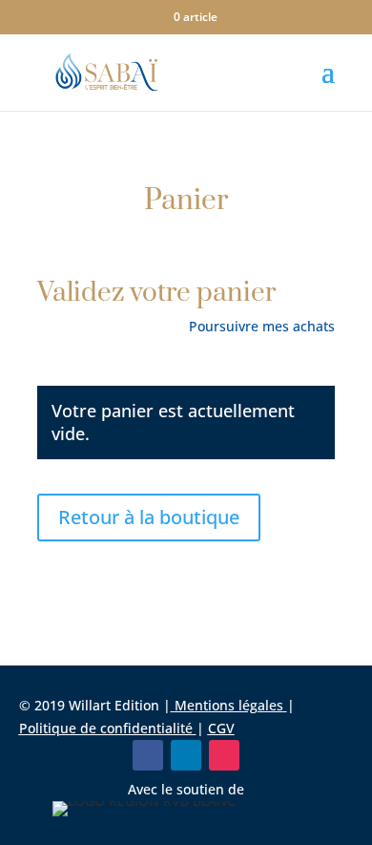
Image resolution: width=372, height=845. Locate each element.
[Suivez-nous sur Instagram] (224, 755)
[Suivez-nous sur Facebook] (148, 755)
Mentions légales (229, 705)
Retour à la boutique (148, 517)
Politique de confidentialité (106, 728)
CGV (221, 728)
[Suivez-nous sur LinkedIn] (186, 755)
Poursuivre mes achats (262, 326)
